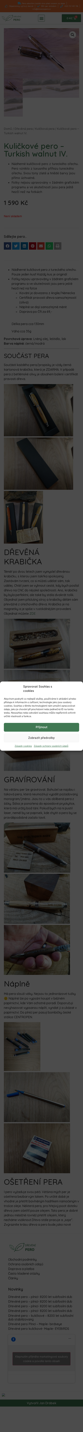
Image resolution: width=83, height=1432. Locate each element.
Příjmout (41, 727)
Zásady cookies (23, 745)
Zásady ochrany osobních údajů (51, 745)
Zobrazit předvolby (41, 738)
